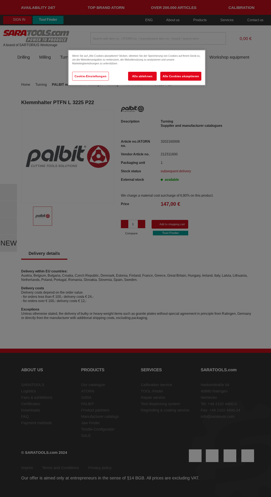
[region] (137, 68)
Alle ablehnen (142, 76)
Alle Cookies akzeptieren (181, 76)
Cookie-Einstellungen (90, 76)
